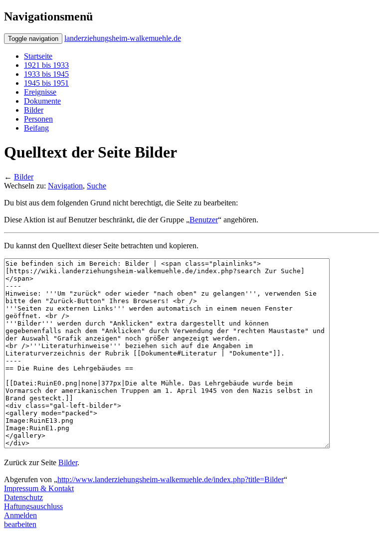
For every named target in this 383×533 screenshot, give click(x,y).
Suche (96, 185)
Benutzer (204, 219)
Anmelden (20, 515)
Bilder (33, 110)
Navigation (65, 185)
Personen (38, 119)
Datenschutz (23, 497)
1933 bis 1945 (46, 74)
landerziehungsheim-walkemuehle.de (122, 38)
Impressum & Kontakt (39, 488)
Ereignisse (40, 92)
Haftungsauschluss (33, 506)
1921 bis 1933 (46, 65)
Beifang (36, 128)
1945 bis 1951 (46, 83)
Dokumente (42, 101)
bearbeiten (20, 524)
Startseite (38, 56)
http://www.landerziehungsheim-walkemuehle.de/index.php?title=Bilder (170, 479)
